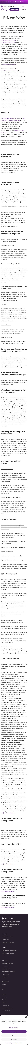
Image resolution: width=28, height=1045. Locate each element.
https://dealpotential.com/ (8, 40)
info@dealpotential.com (9, 64)
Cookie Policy (8, 1043)
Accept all (14, 1031)
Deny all (14, 1035)
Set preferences (14, 1039)
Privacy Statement (17, 1043)
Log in (24, 9)
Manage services (13, 1027)
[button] (26, 1017)
